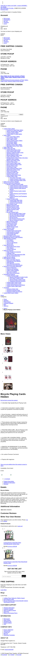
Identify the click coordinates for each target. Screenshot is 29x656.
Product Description (9, 481)
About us (6, 306)
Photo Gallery (7, 302)
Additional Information (9, 482)
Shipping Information (9, 607)
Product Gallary (8, 622)
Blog (5, 304)
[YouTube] (18, 654)
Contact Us (6, 632)
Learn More (4, 590)
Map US (6, 633)
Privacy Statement (8, 629)
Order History (7, 620)
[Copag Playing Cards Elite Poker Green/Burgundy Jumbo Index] (9, 540)
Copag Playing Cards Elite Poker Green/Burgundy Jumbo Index (12, 543)
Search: (3, 114)
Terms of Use (7, 631)
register (5, 521)
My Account (7, 18)
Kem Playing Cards (9, 599)
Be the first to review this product (9, 400)
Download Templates (9, 635)
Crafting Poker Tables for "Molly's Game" (14, 598)
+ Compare (7, 478)
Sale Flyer (6, 611)
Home (5, 308)
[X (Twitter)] (11, 654)
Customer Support (8, 303)
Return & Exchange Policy (10, 613)
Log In (5, 23)
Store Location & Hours (10, 610)
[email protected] (9, 649)
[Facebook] (4, 654)
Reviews (6, 484)
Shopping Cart (7, 621)
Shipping (6, 300)
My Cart (6, 21)
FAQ (5, 624)
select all (20, 526)
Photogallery (7, 19)
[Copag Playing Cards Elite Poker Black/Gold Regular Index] (9, 559)
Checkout (6, 22)
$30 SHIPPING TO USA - (7, 8)
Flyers (5, 299)
